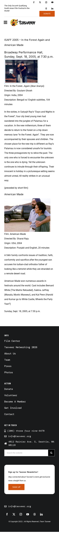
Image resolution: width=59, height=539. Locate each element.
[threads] (46, 8)
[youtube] (52, 2)
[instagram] (46, 2)
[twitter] (40, 2)
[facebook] (34, 2)
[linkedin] (52, 8)
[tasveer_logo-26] (23, 22)
